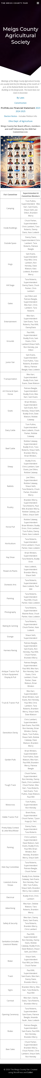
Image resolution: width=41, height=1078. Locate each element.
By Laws (20, 97)
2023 (38, 108)
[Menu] (38, 3)
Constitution (20, 102)
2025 (23, 111)
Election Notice (10, 116)
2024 (18, 111)
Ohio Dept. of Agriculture (20, 121)
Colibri (30, 1072)
